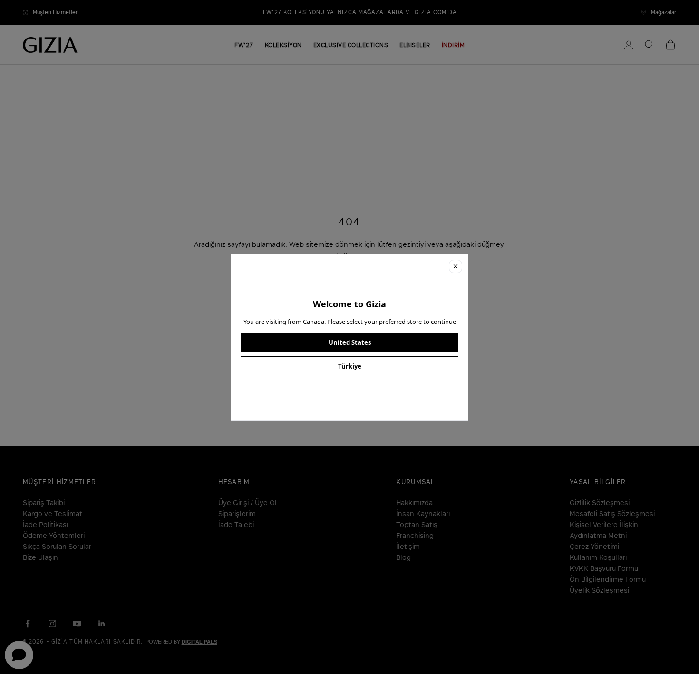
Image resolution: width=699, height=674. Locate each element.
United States (350, 342)
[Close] (455, 266)
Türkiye (349, 366)
